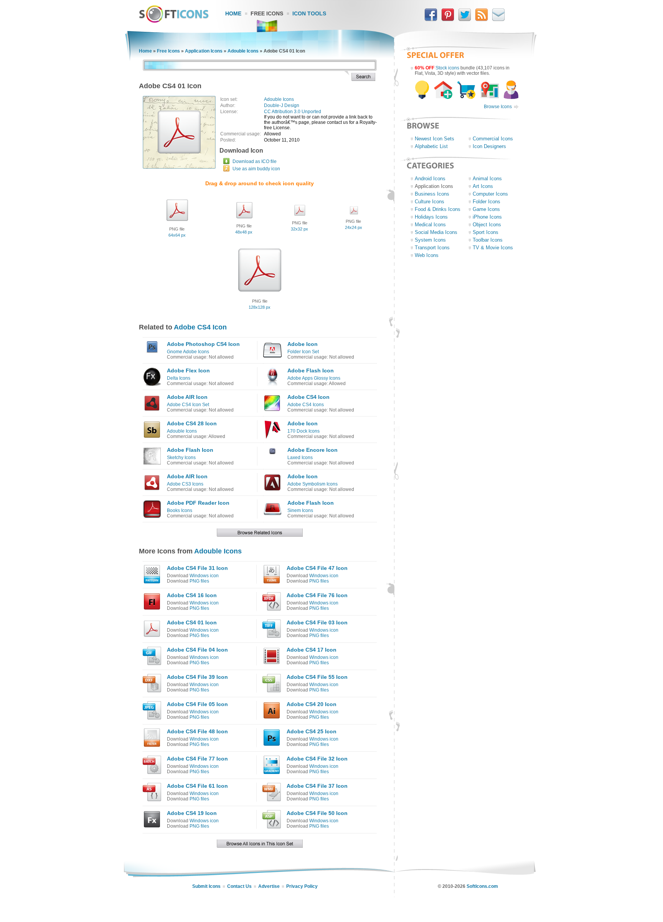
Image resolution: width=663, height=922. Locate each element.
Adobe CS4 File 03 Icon (317, 622)
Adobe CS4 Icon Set (188, 404)
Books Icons (179, 510)
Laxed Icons (300, 457)
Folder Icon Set (303, 351)
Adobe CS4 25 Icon (311, 731)
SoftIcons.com (482, 886)
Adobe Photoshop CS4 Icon (203, 344)
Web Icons (427, 255)
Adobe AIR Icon (187, 397)
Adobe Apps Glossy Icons (313, 378)
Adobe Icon (302, 344)
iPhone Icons (487, 217)
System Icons (430, 240)
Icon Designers (489, 146)
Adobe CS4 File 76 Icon (317, 595)
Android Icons (430, 178)
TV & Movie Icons (493, 247)
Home (233, 13)
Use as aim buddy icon (256, 168)
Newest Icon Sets (434, 139)
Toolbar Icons (488, 240)
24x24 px (353, 227)
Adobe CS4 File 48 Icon (197, 731)
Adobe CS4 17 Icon (311, 650)
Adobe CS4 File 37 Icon (317, 786)
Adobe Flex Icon (188, 370)
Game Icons (486, 209)
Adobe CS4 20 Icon (311, 704)
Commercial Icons (493, 139)
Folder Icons (486, 201)
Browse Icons (498, 106)
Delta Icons (178, 378)
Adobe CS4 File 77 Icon (197, 759)
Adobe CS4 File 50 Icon (317, 813)
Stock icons (447, 68)
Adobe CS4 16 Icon (192, 595)
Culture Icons (429, 201)
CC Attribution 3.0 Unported (292, 111)
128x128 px (259, 307)
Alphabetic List (431, 146)
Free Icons (267, 13)
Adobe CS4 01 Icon (192, 622)
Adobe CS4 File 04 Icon (197, 650)
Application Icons (204, 51)
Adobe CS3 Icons (185, 484)
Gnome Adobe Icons (188, 351)
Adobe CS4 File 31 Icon (197, 568)
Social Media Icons (436, 232)
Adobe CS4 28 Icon (192, 423)
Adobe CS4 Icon (200, 327)
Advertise (269, 886)
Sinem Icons (300, 510)
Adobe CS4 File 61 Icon (197, 786)
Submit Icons (206, 886)
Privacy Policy (302, 886)
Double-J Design (281, 105)
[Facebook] (431, 19)
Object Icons (487, 224)
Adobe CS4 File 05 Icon (197, 704)
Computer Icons (490, 194)
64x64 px (177, 235)
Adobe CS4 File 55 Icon (317, 677)
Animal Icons (487, 178)
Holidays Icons (431, 217)
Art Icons (483, 186)
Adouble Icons (243, 51)
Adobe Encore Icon (312, 450)
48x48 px (243, 232)
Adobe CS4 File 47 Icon (317, 568)
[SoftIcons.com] (174, 21)
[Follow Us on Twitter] (464, 19)
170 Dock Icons (303, 431)
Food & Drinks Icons (437, 209)
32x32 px (299, 229)
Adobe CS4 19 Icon (192, 813)
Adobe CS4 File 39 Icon (197, 677)
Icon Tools (309, 13)
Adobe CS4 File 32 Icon (317, 759)
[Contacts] (498, 19)
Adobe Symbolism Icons (312, 484)
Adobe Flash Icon (310, 370)
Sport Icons (485, 232)
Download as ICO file (255, 161)
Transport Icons (432, 247)
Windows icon (204, 575)
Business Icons (432, 194)
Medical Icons (430, 224)
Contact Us (239, 886)
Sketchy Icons (181, 457)
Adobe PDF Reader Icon (198, 503)
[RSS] (481, 19)
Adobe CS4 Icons (305, 404)
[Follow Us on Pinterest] (447, 19)
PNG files (199, 581)
